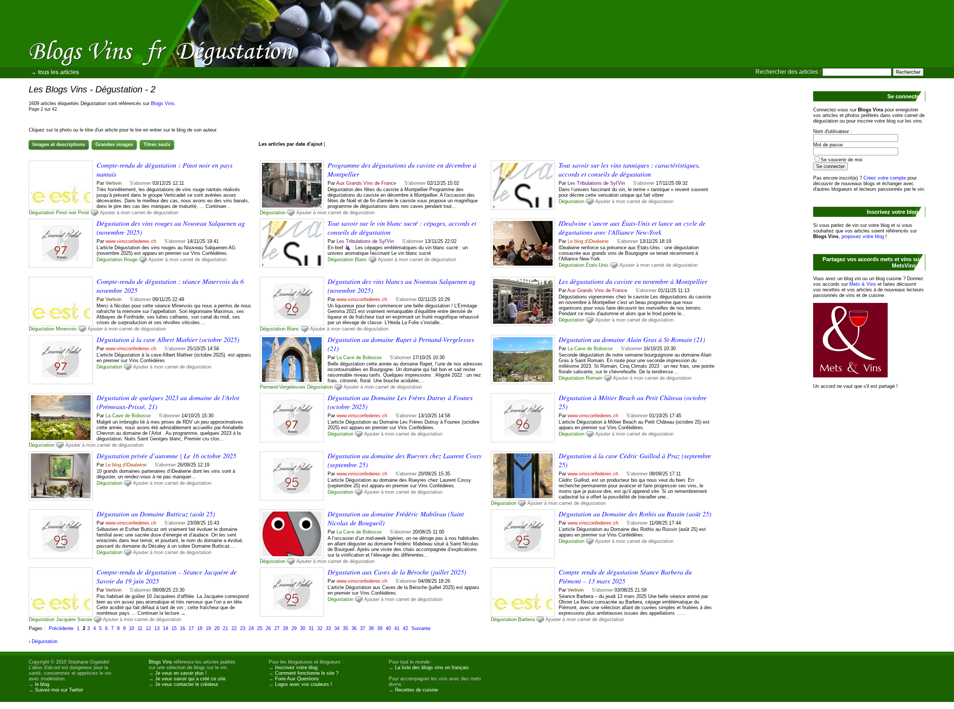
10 (131, 628)
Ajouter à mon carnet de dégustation (139, 212)
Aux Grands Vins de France (366, 183)
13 (156, 628)
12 (148, 628)
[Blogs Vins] (80, 39)
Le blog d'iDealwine (588, 241)
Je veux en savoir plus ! (181, 673)
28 (285, 628)
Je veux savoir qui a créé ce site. (191, 678)
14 (165, 628)
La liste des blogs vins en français (432, 667)
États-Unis (597, 265)
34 (336, 628)
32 (319, 628)
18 (199, 628)
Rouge (131, 259)
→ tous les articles (55, 72)
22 (234, 628)
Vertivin (113, 183)
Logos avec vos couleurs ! (303, 684)
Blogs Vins (162, 103)
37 (362, 628)
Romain (594, 378)
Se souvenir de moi (841, 159)
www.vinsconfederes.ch (130, 241)
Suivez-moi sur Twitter (59, 690)
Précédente (61, 628)
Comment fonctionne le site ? (306, 673)
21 (225, 628)
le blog (42, 684)
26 (268, 628)
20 (216, 628)
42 (405, 628)
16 (182, 628)
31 (311, 628)
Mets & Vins (862, 284)
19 (208, 628)
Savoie (84, 619)
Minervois (66, 329)
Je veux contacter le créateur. (187, 684)
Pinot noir (66, 212)
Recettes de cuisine (416, 690)
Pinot (83, 212)
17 (191, 628)
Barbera (526, 619)
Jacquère (66, 619)
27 (276, 628)
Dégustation (41, 212)
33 (328, 628)
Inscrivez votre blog (296, 667)
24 (251, 628)
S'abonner (140, 183)
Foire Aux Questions (297, 678)
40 (388, 628)
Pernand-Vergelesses (283, 387)
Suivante (420, 628)
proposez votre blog (862, 236)
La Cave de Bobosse (359, 357)
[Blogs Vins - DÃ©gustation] (561, 54)
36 (354, 628)
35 (345, 628)
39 (379, 628)
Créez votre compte (884, 178)
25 (259, 628)
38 (371, 628)
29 (294, 628)
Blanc (361, 259)
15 (174, 628)
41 (396, 628)
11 (140, 628)
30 (302, 628)
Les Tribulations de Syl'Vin (596, 183)
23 (242, 628)
